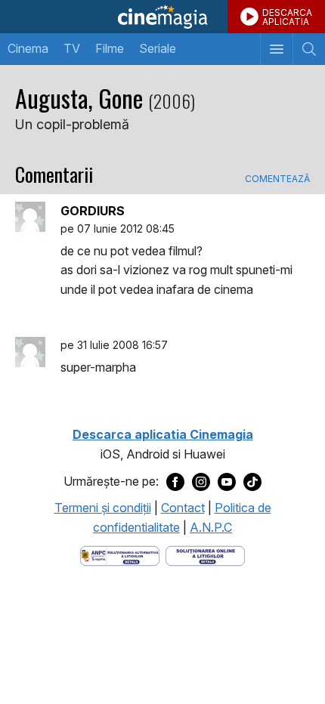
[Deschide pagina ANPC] (119, 555)
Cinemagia (162, 16)
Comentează (277, 179)
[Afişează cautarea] (308, 49)
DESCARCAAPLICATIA (287, 17)
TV (71, 48)
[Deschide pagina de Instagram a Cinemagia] (201, 482)
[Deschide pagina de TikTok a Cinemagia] (252, 482)
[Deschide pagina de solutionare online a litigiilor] (205, 555)
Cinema (28, 48)
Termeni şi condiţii (102, 507)
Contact (183, 507)
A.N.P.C (211, 527)
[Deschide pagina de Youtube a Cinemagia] (227, 482)
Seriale (157, 48)
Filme (109, 48)
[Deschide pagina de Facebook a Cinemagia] (175, 482)
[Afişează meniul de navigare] (276, 49)
